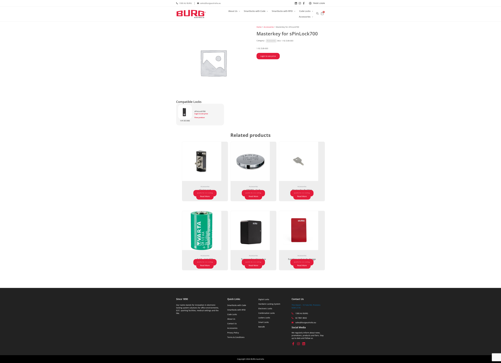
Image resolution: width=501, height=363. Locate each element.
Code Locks (305, 11)
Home (259, 27)
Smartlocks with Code (254, 11)
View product (199, 117)
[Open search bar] (317, 13)
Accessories (305, 16)
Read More (205, 196)
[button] (234, 11)
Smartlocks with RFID (282, 11)
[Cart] (322, 14)
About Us (232, 11)
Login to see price (268, 56)
